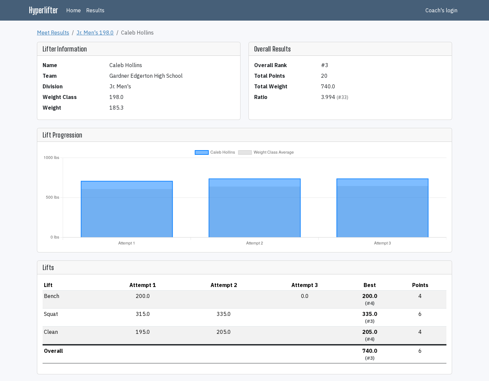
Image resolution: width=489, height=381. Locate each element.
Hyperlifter (43, 10)
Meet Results (53, 32)
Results (95, 10)
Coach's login (441, 10)
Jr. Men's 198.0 (95, 32)
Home (73, 10)
